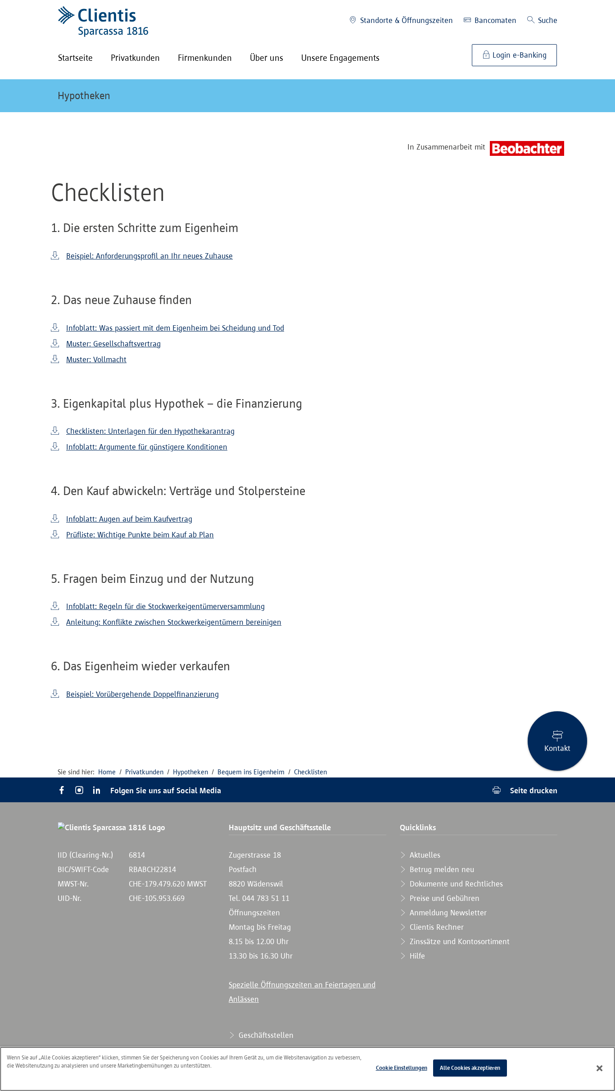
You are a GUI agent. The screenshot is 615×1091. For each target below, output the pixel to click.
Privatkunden (144, 772)
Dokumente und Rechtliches (455, 883)
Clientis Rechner (435, 927)
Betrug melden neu (440, 869)
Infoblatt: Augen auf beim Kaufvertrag (129, 518)
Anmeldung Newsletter (447, 912)
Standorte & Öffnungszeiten (405, 20)
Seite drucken (532, 790)
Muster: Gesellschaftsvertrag (113, 343)
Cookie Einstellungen (401, 1067)
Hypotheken (84, 95)
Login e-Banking (518, 54)
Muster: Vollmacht (96, 359)
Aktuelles (423, 854)
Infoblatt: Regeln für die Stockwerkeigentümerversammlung (165, 606)
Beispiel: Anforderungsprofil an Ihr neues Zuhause (149, 255)
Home (107, 772)
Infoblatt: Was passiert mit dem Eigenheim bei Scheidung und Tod (175, 327)
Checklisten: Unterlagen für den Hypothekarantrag (150, 431)
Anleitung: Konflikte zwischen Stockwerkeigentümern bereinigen (173, 622)
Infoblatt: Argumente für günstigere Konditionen (146, 446)
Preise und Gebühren (443, 898)
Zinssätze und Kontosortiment (458, 941)
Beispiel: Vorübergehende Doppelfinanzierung (142, 694)
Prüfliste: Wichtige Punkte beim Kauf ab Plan (140, 534)
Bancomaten (494, 20)
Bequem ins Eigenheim (251, 772)
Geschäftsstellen (265, 1035)
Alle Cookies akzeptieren (470, 1067)
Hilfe (416, 955)
